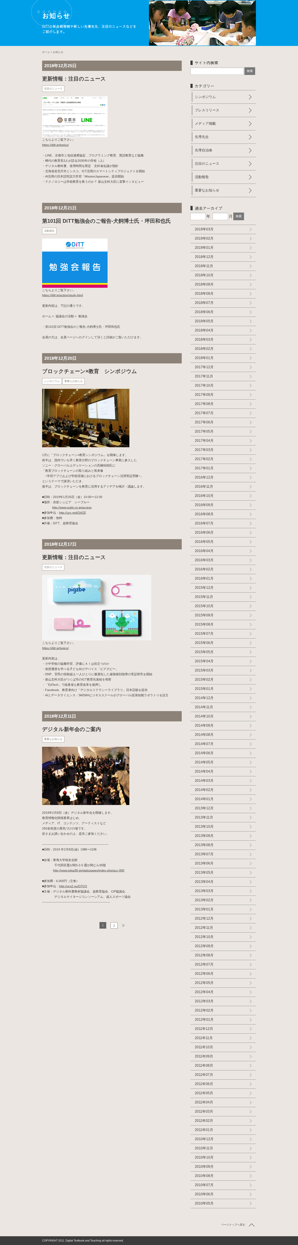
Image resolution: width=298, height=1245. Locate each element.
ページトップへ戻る (233, 1224)
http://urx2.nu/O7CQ (73, 886)
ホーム (46, 52)
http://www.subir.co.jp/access (72, 507)
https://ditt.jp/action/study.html (62, 295)
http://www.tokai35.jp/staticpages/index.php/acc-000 (88, 870)
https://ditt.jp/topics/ (55, 145)
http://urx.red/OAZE (72, 512)
